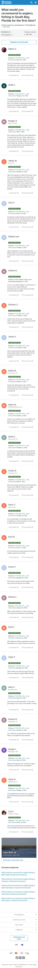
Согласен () (14, 75)
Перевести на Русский (19, 42)
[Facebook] (16, 958)
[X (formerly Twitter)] (20, 958)
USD (16, 944)
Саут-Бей (6, 27)
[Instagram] (23, 958)
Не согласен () (28, 75)
